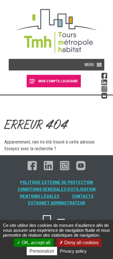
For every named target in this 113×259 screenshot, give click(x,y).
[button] (89, 64)
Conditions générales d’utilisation (57, 189)
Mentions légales (39, 196)
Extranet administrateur (56, 202)
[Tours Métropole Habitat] (56, 32)
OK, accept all (35, 242)
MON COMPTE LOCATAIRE (58, 81)
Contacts (83, 196)
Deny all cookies (81, 242)
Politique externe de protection (56, 182)
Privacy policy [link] (73, 251)
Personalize (42, 251)
